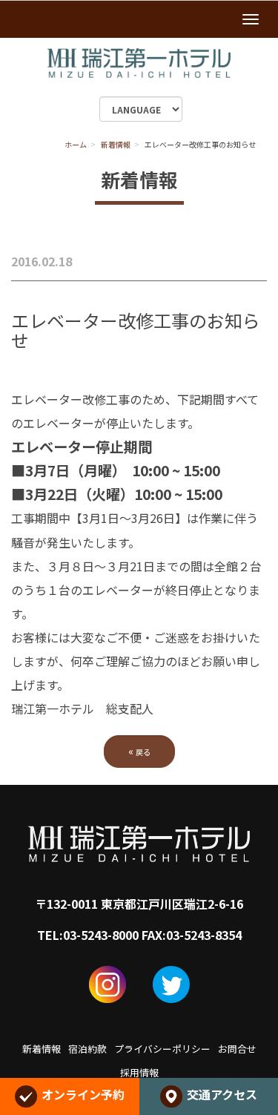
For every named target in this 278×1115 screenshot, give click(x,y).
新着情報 (115, 144)
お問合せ (237, 1049)
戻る (139, 750)
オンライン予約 (83, 1094)
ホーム (75, 144)
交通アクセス (222, 1094)
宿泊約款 (87, 1049)
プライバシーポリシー (162, 1049)
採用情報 (139, 1072)
